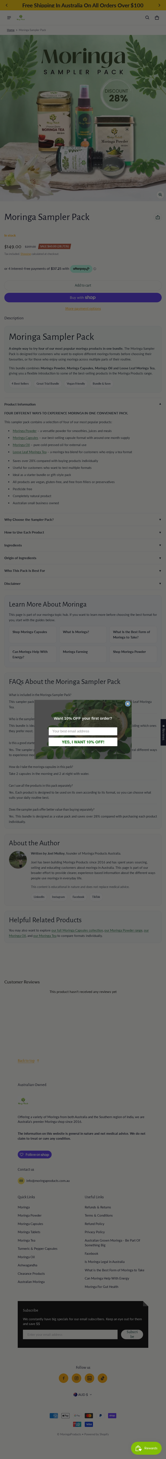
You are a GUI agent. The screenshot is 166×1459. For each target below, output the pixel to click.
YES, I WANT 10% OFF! (83, 742)
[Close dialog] (128, 704)
